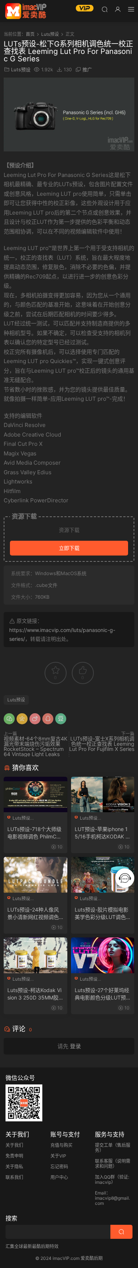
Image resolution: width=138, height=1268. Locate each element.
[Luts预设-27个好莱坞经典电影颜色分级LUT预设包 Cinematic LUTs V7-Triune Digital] (103, 955)
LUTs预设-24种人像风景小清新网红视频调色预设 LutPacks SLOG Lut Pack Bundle (34, 913)
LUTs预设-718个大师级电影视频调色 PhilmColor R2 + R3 (35, 833)
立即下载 (69, 548)
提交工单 (104, 1145)
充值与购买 (61, 1145)
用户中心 (59, 1177)
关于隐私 (14, 1166)
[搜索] (104, 9)
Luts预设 (21, 69)
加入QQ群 (105, 1177)
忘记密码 (59, 1166)
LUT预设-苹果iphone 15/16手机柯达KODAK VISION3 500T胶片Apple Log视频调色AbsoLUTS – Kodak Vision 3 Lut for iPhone (102, 833)
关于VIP (58, 1156)
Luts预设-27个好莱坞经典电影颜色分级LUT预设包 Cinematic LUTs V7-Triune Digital (102, 994)
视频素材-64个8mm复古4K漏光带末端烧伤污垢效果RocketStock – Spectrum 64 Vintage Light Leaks (35, 746)
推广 (87, 69)
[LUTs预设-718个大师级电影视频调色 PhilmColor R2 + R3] (35, 795)
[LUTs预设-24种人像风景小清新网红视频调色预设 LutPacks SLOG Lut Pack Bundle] (35, 875)
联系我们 (14, 1177)
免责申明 (14, 1156)
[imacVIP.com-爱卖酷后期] (26, 11)
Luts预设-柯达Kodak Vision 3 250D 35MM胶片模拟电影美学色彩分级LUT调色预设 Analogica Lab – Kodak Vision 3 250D (34, 994)
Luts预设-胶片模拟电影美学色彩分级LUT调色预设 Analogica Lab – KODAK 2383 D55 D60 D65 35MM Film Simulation (102, 913)
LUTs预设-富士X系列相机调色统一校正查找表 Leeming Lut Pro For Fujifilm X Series (101, 743)
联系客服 (104, 1161)
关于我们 (14, 1145)
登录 (75, 1046)
